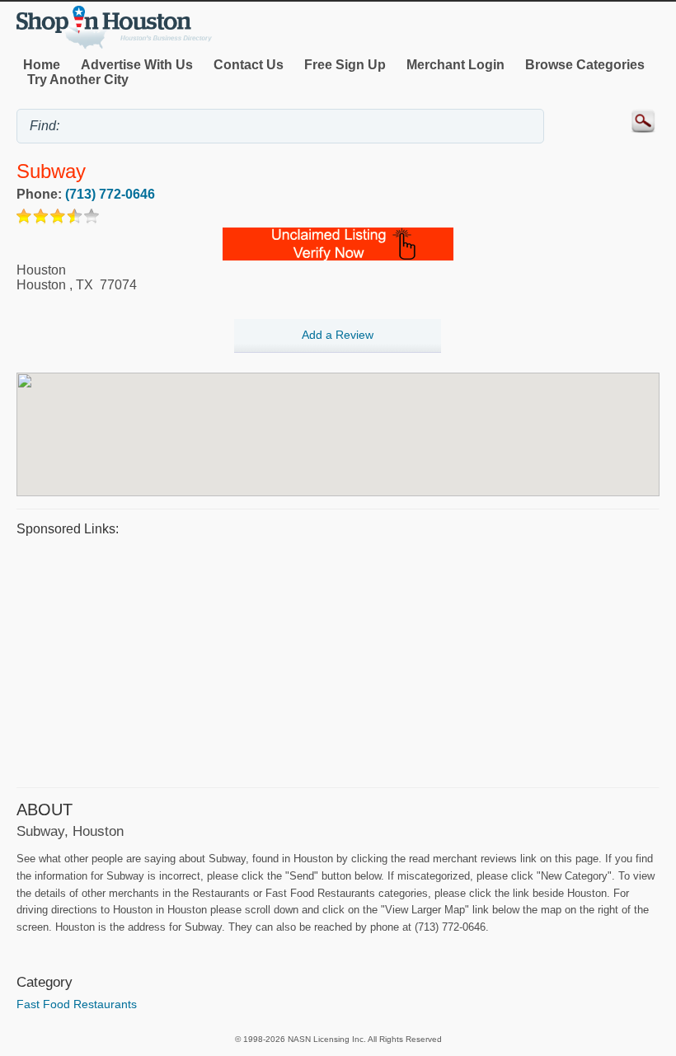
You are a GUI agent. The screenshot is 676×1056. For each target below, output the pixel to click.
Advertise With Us (137, 65)
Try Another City (78, 80)
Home (41, 65)
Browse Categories (585, 65)
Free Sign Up (345, 65)
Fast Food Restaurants (76, 1004)
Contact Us (249, 65)
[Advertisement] (338, 659)
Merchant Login (455, 65)
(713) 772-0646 (110, 194)
